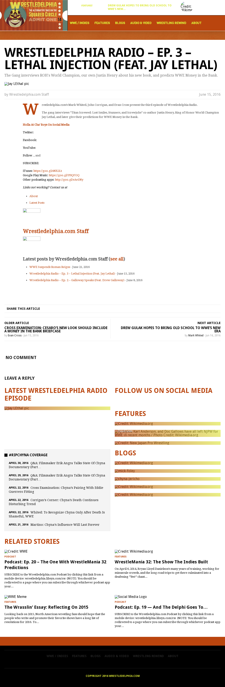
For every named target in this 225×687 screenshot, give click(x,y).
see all (116, 259)
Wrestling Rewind (171, 23)
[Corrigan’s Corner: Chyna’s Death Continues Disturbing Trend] (168, 479)
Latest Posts (36, 202)
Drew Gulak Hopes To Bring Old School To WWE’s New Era (171, 329)
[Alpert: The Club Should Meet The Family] (168, 423)
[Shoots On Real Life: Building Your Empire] (168, 487)
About (196, 23)
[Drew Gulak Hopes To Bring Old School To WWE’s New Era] (187, 6)
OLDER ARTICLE (16, 323)
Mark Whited (195, 335)
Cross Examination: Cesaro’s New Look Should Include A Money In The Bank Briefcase (55, 329)
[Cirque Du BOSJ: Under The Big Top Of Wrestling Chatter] (168, 443)
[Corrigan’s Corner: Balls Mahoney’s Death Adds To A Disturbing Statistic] (168, 494)
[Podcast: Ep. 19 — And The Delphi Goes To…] (168, 597)
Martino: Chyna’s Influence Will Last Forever (65, 524)
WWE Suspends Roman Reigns (49, 267)
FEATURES (130, 414)
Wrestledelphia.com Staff (29, 94)
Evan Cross (15, 335)
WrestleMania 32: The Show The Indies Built (161, 561)
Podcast (10, 556)
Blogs (120, 23)
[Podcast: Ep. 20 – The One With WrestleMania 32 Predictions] (57, 551)
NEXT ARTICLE (209, 323)
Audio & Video (140, 23)
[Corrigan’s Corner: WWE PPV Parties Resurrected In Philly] (168, 471)
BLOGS (125, 453)
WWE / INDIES (79, 23)
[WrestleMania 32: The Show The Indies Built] (168, 551)
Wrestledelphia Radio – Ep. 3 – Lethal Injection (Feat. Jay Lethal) (72, 273)
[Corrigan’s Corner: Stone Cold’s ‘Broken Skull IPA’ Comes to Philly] (168, 463)
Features (86, 5)
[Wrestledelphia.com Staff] (31, 210)
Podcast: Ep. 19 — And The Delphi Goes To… (161, 607)
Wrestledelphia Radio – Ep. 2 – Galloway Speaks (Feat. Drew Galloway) (76, 280)
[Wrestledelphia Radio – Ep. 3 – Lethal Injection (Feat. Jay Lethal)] (57, 408)
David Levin (125, 431)
